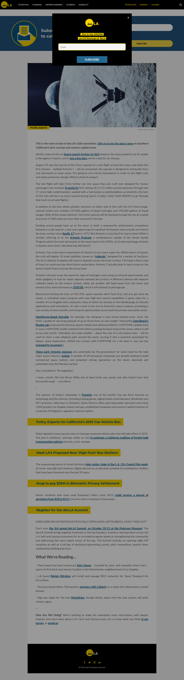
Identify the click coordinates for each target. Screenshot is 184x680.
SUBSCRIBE (92, 59)
